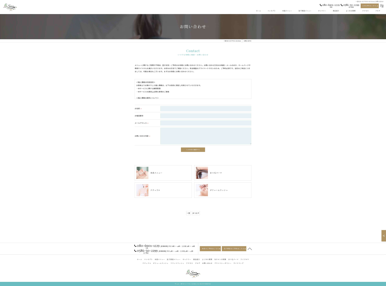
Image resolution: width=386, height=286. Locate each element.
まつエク (195, 213)
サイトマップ (239, 263)
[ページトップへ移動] (250, 249)
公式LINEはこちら (369, 6)
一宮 (188, 213)
